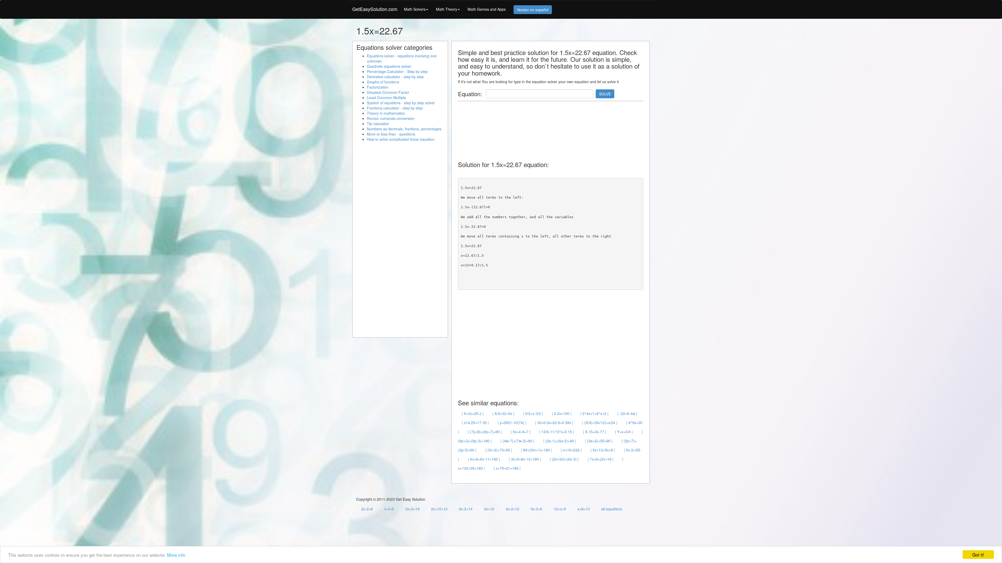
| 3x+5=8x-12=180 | (525, 459)
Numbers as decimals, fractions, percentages (404, 128)
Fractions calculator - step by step (395, 108)
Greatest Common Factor (388, 92)
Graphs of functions (383, 81)
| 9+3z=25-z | (473, 413)
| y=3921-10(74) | (512, 422)
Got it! (978, 554)
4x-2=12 (512, 508)
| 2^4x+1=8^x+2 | (594, 413)
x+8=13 (583, 508)
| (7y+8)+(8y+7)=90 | (485, 431)
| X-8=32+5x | (503, 413)
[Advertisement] (553, 128)
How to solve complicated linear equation (400, 139)
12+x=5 (560, 508)
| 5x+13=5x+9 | (603, 449)
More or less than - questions (391, 134)
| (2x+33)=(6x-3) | (564, 459)
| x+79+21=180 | (507, 468)
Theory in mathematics (386, 113)
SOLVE (605, 93)
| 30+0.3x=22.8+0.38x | (554, 422)
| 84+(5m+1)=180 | (536, 449)
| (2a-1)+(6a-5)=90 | (559, 440)
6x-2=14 (466, 508)
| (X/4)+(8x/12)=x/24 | (599, 422)
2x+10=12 (439, 508)
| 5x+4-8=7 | (520, 431)
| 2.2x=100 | (561, 413)
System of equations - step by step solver (401, 102)
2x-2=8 (367, 508)
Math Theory (446, 9)
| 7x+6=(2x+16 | (600, 459)
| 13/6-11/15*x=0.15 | (556, 431)
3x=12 (489, 508)
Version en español (532, 9)
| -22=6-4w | (627, 413)
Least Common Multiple (386, 97)
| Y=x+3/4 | (624, 431)
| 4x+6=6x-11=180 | (484, 459)
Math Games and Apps (487, 9)
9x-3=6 (536, 508)
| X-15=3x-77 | (594, 431)
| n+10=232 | (571, 449)
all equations (611, 508)
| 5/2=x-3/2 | (533, 413)
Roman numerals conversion (390, 118)
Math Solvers (415, 9)
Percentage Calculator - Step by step (397, 71)
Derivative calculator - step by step (395, 76)
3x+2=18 (412, 508)
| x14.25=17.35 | (475, 422)
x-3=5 (389, 508)
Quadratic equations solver (389, 66)
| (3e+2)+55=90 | (599, 440)
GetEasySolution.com (374, 8)
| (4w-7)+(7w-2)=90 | (517, 440)
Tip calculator (378, 123)
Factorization (377, 87)
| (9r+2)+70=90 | (498, 449)
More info (176, 555)
